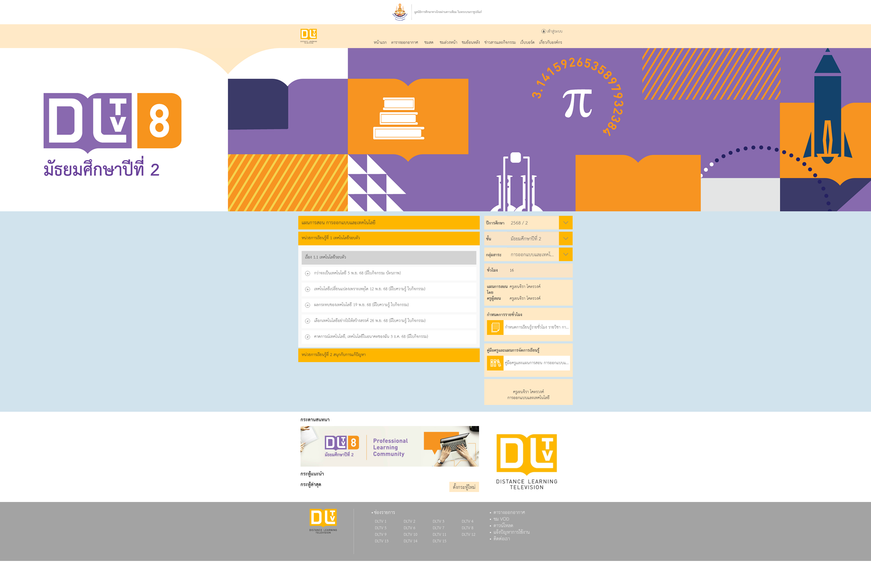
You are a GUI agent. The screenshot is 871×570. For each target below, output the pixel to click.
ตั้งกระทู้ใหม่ (464, 487)
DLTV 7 (438, 528)
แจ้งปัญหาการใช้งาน (512, 532)
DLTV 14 (410, 541)
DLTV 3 (438, 521)
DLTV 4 (467, 521)
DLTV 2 (409, 521)
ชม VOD (501, 519)
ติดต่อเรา (502, 538)
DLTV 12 (468, 534)
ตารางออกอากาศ (509, 512)
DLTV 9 (381, 534)
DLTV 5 (381, 528)
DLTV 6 (409, 528)
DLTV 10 (410, 534)
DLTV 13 (382, 541)
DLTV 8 (467, 528)
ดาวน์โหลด (503, 525)
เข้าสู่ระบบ (554, 31)
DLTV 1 (381, 521)
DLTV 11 (439, 534)
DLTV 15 (439, 541)
